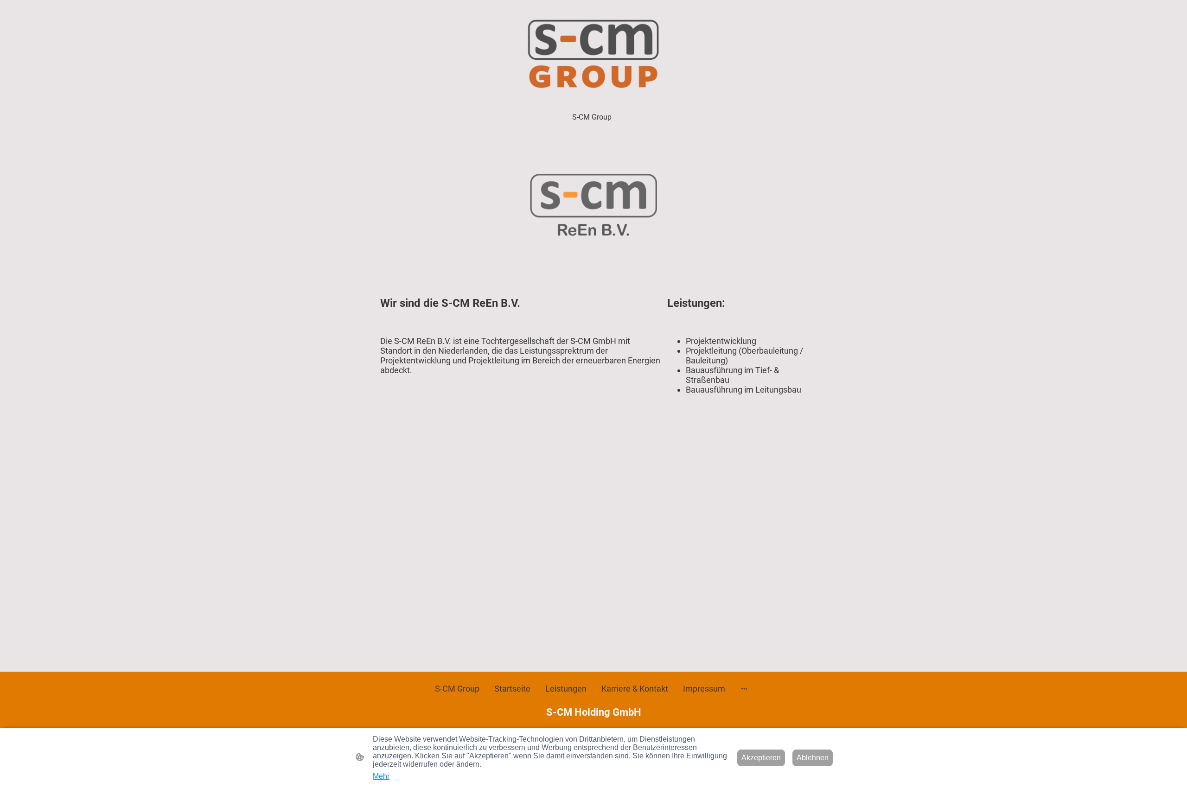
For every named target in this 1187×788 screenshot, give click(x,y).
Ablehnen (813, 758)
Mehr (381, 776)
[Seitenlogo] (594, 54)
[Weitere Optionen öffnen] (744, 688)
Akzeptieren (761, 758)
